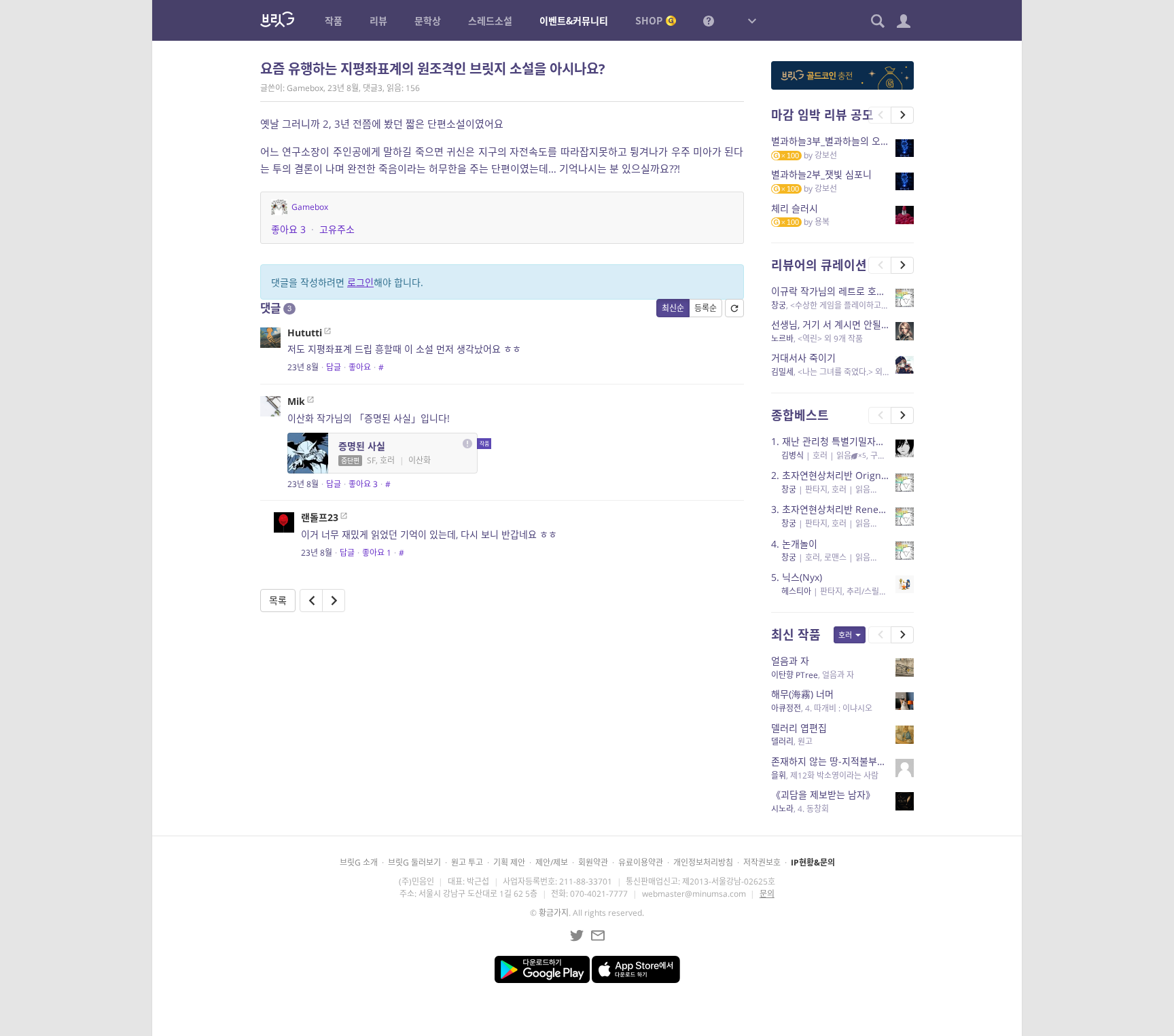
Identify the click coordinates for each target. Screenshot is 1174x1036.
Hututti (304, 332)
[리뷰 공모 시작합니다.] (311, 600)
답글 (333, 367)
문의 (767, 893)
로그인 (360, 282)
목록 (278, 600)
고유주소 (337, 229)
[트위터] (577, 935)
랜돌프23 (319, 517)
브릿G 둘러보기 (414, 862)
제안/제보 (551, 862)
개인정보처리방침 (703, 862)
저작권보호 (762, 862)
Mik (296, 401)
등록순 (705, 308)
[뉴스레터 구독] (598, 935)
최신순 (673, 308)
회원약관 (593, 862)
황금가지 (554, 912)
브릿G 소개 (359, 862)
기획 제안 (509, 862)
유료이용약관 (640, 862)
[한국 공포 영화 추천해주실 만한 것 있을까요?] (333, 600)
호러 (845, 635)
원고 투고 (467, 862)
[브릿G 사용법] (709, 20)
